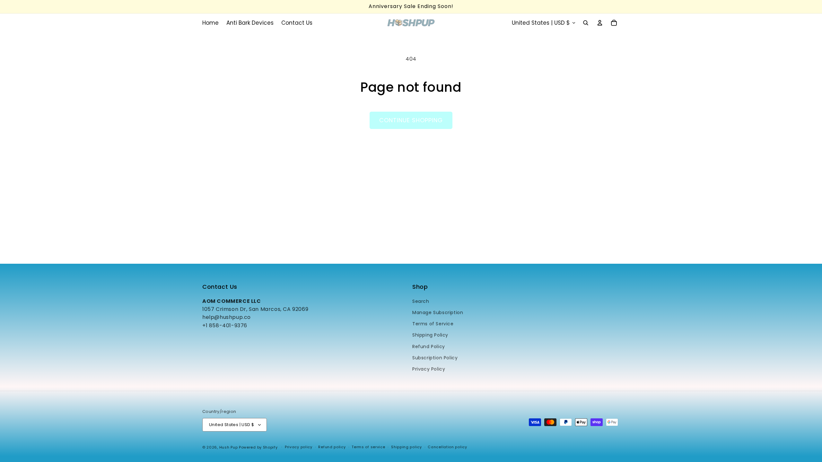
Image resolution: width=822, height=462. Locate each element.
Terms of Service (433, 324)
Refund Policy (428, 346)
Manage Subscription (437, 312)
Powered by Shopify (258, 447)
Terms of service (368, 446)
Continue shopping (411, 120)
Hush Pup (228, 447)
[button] (586, 23)
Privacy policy (298, 446)
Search (420, 301)
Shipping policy (406, 446)
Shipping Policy (430, 335)
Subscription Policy (435, 358)
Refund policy (331, 446)
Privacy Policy (428, 369)
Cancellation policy (447, 446)
